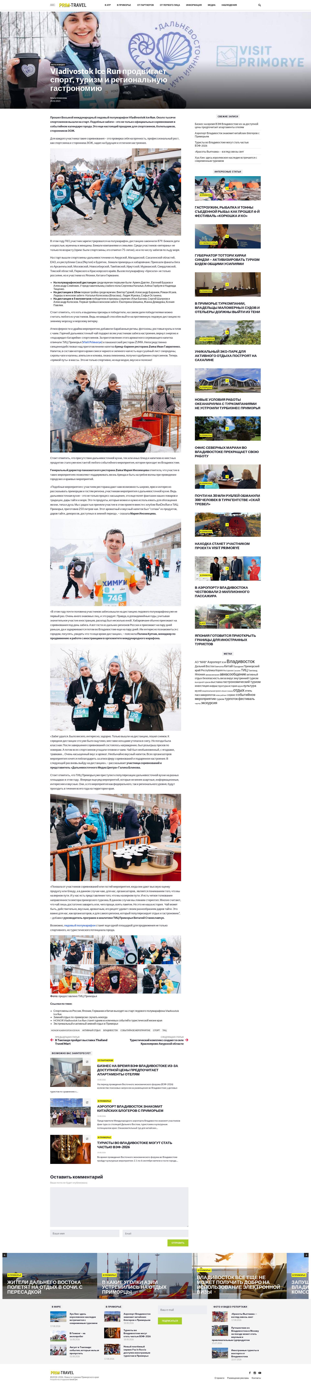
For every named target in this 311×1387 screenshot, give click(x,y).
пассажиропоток (205, 694)
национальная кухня (211, 691)
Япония (200, 674)
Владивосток (110, 1030)
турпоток (231, 699)
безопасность (211, 678)
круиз (240, 686)
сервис (231, 694)
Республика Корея (212, 670)
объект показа (227, 691)
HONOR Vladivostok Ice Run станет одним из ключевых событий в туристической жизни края (107, 1020)
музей (198, 690)
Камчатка (219, 666)
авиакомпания (212, 674)
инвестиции (202, 685)
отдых (238, 690)
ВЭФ (224, 662)
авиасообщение (233, 674)
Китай (228, 666)
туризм (220, 698)
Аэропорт (214, 662)
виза (223, 678)
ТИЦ (164, 1030)
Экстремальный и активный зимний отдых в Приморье (85, 1023)
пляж (218, 695)
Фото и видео (58, 65)
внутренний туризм (246, 678)
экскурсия (209, 703)
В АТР (108, 5)
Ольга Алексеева (58, 98)
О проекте (219, 1378)
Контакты (256, 1378)
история (232, 685)
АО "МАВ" (201, 661)
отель (248, 690)
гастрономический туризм (242, 682)
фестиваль (246, 699)
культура (249, 685)
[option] (49, 1276)
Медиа (211, 5)
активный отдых (91, 1030)
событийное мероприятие (135, 1030)
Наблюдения (229, 5)
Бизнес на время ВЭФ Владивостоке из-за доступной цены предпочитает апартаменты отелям (226, 125)
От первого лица (170, 5)
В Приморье (124, 5)
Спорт (156, 1030)
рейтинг (223, 695)
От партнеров (145, 5)
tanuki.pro (73, 1379)
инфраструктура (218, 685)
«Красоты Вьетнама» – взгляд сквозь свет (219, 151)
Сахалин (237, 670)
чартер (198, 703)
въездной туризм (203, 682)
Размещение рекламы (238, 1378)
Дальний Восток (204, 666)
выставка (216, 681)
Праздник (238, 666)
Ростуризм (228, 670)
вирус (230, 678)
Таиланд (252, 670)
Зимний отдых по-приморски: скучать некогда (80, 1017)
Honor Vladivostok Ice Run (65, 1030)
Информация (194, 5)
